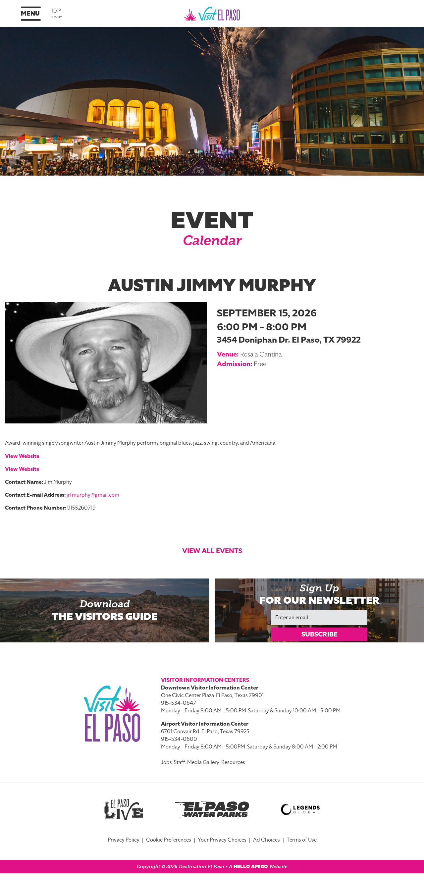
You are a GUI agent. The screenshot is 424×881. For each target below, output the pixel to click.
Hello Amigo (251, 866)
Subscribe (319, 634)
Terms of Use (302, 840)
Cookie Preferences (168, 840)
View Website (22, 456)
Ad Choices (266, 840)
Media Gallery (203, 762)
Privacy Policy (123, 840)
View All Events (212, 550)
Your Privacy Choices (222, 840)
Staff (179, 762)
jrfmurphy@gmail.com (93, 495)
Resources (233, 762)
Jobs (166, 762)
